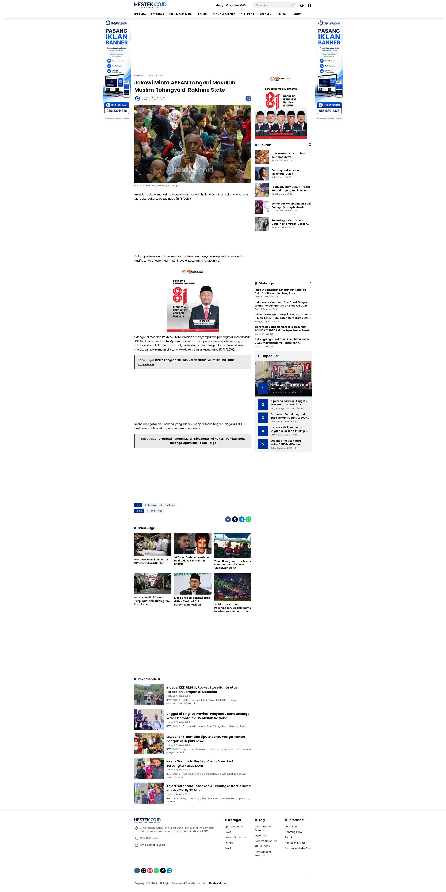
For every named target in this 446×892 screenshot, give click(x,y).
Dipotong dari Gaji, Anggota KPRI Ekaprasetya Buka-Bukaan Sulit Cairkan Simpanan (289, 402)
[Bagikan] (248, 98)
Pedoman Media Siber (298, 848)
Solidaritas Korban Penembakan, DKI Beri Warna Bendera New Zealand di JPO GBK (232, 608)
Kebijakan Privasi (295, 842)
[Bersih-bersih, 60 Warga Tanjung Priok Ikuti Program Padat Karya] (152, 583)
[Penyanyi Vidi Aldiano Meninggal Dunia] (262, 173)
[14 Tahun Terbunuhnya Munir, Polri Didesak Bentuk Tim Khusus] (192, 543)
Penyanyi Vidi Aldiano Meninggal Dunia (285, 172)
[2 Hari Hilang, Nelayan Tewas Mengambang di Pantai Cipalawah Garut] (232, 545)
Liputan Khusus (234, 826)
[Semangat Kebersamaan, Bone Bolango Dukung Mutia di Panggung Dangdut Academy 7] (262, 207)
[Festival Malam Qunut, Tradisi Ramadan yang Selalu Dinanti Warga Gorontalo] (262, 190)
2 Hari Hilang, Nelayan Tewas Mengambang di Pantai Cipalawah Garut (232, 565)
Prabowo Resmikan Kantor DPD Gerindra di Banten (151, 561)
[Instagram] (150, 870)
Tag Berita (169, 505)
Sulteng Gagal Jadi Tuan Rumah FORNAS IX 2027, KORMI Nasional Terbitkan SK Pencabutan (282, 341)
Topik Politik (155, 510)
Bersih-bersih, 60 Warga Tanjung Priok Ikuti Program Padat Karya (152, 601)
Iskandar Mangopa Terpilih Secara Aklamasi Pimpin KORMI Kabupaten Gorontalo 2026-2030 (283, 316)
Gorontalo (261, 835)
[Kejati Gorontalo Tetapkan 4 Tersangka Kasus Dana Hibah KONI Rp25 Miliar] (149, 793)
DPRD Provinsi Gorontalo (263, 828)
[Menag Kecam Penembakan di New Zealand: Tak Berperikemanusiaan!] (192, 584)
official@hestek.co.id (153, 845)
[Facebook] (228, 519)
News (228, 832)
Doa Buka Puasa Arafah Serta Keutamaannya (290, 155)
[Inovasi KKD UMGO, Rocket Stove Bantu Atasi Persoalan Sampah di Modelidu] (149, 694)
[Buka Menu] (309, 5)
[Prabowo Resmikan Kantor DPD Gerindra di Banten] (152, 544)
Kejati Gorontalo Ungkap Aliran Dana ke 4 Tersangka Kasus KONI (199, 763)
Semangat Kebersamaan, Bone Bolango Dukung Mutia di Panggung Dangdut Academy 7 (292, 205)
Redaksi (289, 837)
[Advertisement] (223, 46)
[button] (292, 5)
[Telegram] (242, 519)
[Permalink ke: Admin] (138, 98)
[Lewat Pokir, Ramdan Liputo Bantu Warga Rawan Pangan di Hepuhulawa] (149, 743)
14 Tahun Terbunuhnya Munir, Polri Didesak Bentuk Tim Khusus (192, 561)
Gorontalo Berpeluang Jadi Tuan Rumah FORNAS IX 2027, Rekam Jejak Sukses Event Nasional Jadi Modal (282, 328)
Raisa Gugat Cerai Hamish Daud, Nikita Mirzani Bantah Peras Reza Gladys (289, 222)
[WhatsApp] (248, 519)
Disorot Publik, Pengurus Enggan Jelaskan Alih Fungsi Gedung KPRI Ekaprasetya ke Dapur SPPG (289, 429)
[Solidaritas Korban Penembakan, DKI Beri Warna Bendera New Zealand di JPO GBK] (232, 587)
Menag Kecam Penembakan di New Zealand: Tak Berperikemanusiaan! (192, 601)
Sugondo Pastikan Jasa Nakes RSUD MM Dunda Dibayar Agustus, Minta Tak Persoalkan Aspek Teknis (288, 442)
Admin (145, 98)
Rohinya (152, 505)
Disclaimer (291, 826)
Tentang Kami (293, 832)
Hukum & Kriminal (235, 837)
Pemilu (229, 842)
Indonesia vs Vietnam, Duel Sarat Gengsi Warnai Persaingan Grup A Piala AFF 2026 (281, 304)
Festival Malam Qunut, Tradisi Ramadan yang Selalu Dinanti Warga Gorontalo (291, 188)
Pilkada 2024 (262, 846)
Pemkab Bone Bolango (263, 853)
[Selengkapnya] (310, 144)
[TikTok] (163, 870)
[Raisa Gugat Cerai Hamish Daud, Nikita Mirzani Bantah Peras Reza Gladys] (262, 224)
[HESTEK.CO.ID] (150, 5)
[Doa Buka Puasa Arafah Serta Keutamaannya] (262, 157)
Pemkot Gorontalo (266, 841)
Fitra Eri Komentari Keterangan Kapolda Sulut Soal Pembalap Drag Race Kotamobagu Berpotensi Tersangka (280, 291)
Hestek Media (218, 883)
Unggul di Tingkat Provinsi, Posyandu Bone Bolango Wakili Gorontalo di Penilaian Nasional (207, 716)
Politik (228, 848)
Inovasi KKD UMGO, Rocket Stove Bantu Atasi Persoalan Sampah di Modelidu (202, 689)
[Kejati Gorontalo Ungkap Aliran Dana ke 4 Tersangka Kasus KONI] (149, 768)
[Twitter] (235, 519)
